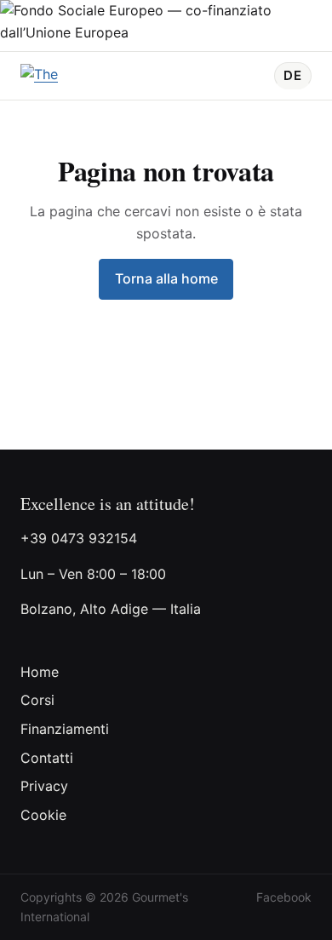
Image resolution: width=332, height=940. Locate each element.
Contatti (46, 757)
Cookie (43, 814)
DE (292, 75)
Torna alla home (166, 278)
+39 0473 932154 (78, 538)
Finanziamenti (64, 728)
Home (39, 671)
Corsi (37, 699)
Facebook (284, 897)
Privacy (44, 785)
